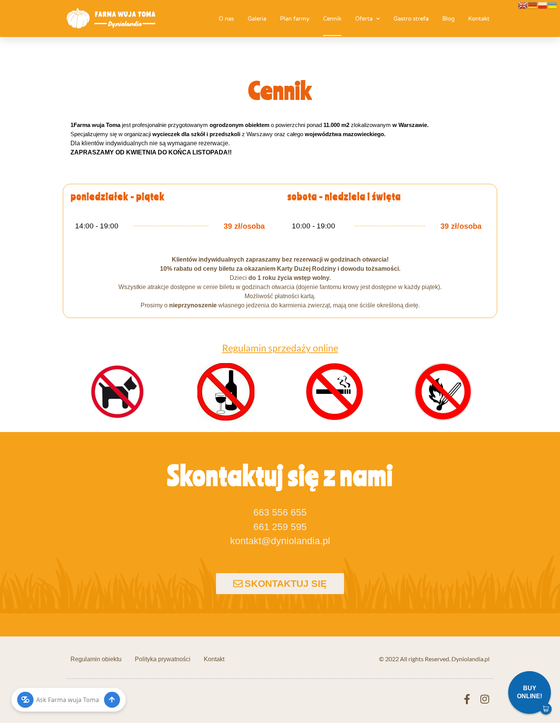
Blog (448, 18)
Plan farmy (294, 18)
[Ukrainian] (553, 4)
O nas (226, 18)
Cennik (332, 18)
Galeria (257, 18)
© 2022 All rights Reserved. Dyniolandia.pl (434, 658)
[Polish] (543, 4)
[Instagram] (485, 699)
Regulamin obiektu (96, 659)
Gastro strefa (411, 18)
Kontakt (479, 18)
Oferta (364, 18)
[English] (523, 4)
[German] (533, 4)
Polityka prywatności (162, 659)
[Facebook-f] (467, 699)
